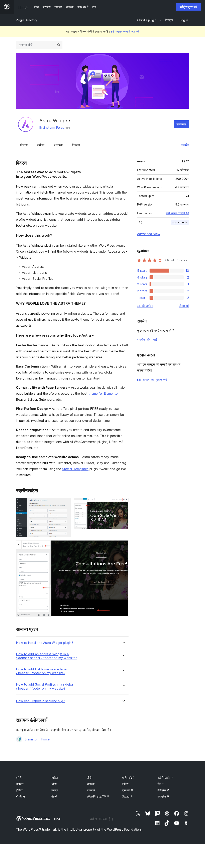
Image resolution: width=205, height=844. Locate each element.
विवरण (24, 145)
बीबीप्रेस (163, 790)
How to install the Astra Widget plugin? (44, 643)
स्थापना (58, 145)
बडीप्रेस (163, 796)
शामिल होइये (128, 777)
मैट (161, 784)
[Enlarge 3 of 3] (123, 546)
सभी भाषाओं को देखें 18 (177, 213)
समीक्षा (40, 145)
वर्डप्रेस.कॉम (165, 777)
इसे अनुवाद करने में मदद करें (125, 31)
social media (179, 222)
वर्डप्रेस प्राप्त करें (188, 7)
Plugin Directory (26, 20)
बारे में (18, 777)
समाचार (19, 784)
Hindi (57, 818)
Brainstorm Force (51, 127)
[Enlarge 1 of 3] (65, 503)
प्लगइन (54, 790)
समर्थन (185, 145)
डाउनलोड (181, 124)
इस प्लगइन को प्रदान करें (152, 379)
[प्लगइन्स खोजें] (58, 45)
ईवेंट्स (125, 784)
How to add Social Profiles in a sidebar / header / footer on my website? (45, 686)
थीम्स (53, 784)
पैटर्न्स (54, 796)
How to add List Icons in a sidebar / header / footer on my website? (41, 671)
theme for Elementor (103, 393)
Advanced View (148, 234)
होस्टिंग (19, 790)
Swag (127, 796)
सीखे (89, 777)
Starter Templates (75, 469)
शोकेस (54, 777)
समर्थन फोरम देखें (147, 340)
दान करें (127, 790)
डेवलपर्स (91, 790)
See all (184, 306)
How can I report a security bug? (40, 701)
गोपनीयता (20, 796)
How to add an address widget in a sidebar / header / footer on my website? (46, 656)
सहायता (90, 784)
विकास (76, 145)
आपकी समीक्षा (145, 306)
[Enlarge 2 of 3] (123, 503)
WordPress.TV (98, 796)
